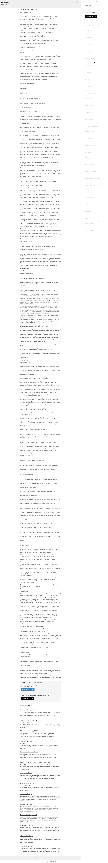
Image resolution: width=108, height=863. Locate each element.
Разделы (43, 857)
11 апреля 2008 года (27, 783)
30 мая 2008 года (26, 741)
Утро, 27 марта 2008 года (29, 720)
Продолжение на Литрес (90, 16)
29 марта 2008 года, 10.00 (29, 731)
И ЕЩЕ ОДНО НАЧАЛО (90, 12)
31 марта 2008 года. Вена (29, 752)
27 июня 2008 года (26, 825)
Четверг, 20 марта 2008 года (90, 9)
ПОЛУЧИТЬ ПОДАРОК (27, 689)
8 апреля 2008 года (26, 773)
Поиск (95, 1)
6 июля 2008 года (26, 846)
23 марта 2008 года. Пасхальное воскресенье (35, 762)
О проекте (37, 857)
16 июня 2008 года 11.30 (28, 815)
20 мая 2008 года (26, 804)
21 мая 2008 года (26, 794)
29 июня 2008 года (26, 836)
